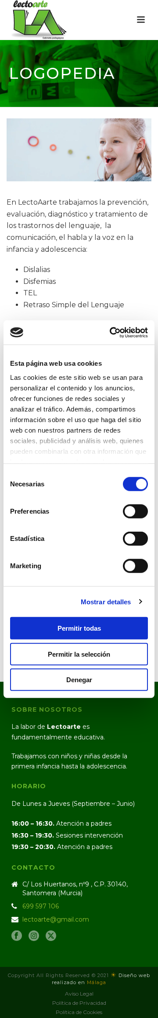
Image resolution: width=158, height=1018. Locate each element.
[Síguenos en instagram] (34, 936)
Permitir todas (79, 628)
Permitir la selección (79, 654)
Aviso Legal (79, 993)
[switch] (135, 511)
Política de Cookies (79, 1012)
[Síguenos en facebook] (16, 936)
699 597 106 (40, 906)
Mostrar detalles (106, 601)
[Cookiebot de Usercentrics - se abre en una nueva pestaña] (111, 332)
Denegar (79, 680)
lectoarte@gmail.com (55, 919)
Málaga (96, 982)
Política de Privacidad (79, 1003)
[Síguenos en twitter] (51, 936)
